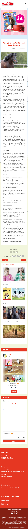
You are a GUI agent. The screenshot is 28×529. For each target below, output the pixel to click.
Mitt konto (21, 471)
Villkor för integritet (6, 476)
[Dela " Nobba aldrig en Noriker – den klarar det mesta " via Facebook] (11, 252)
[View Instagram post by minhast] (23, 380)
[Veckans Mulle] (14, 293)
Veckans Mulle (6, 302)
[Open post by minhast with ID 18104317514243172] (14, 370)
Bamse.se (3, 502)
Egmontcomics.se (5, 500)
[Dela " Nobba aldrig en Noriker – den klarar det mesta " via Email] (16, 252)
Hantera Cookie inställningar (14, 509)
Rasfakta (17, 48)
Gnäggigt (12, 48)
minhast (14, 361)
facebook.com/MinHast (7, 458)
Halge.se (3, 503)
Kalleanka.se (4, 504)
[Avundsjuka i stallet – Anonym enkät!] (14, 274)
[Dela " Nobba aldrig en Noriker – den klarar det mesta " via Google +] (14, 252)
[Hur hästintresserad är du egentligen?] (14, 312)
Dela (24, 437)
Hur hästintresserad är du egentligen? (11, 321)
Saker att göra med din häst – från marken (12, 340)
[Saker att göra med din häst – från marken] (14, 331)
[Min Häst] (6, 401)
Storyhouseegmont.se (7, 499)
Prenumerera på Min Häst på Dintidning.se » (12, 488)
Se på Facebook (19, 437)
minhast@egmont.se (6, 457)
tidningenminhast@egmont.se (9, 469)
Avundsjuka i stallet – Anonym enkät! (11, 283)
